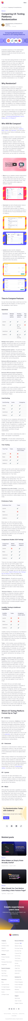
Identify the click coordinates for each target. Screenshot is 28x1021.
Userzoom (13, 130)
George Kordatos (5, 865)
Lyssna (6, 130)
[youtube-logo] (11, 1009)
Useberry (21, 128)
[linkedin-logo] (9, 1009)
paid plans (7, 734)
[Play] (14, 164)
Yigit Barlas (4, 893)
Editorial (5, 7)
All (2, 7)
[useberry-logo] (3, 3)
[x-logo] (16, 1009)
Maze (3, 130)
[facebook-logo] (14, 1009)
